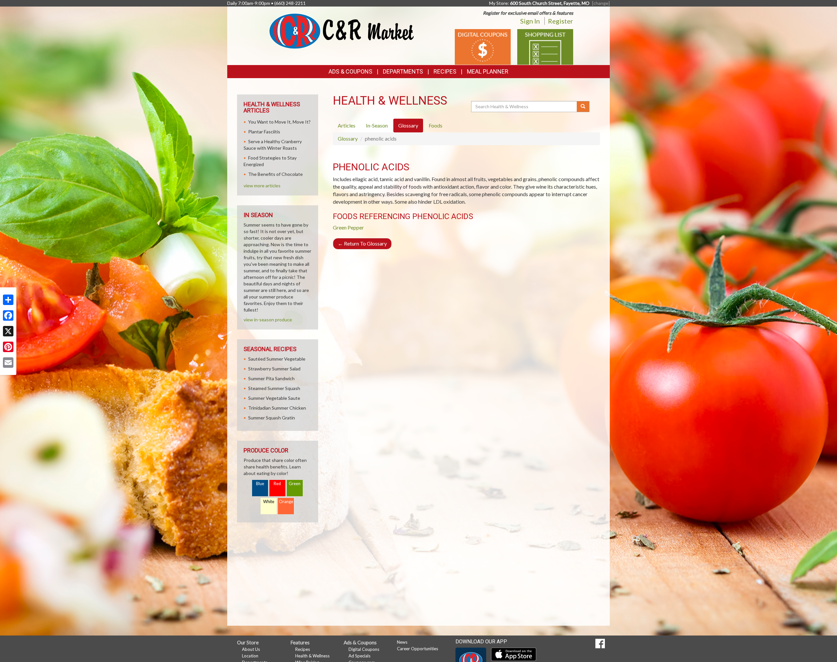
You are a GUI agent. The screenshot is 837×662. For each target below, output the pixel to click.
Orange (286, 501)
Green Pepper (348, 227)
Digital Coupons (364, 649)
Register (560, 21)
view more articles (262, 185)
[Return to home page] (341, 30)
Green (294, 483)
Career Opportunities (417, 648)
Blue (260, 483)
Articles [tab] (346, 125)
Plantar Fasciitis (264, 131)
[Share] (8, 299)
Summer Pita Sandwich (271, 378)
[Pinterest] (8, 346)
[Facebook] (8, 315)
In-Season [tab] (377, 125)
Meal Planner (487, 71)
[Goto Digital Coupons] (483, 46)
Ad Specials (359, 655)
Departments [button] (403, 71)
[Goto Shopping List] (545, 46)
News (402, 642)
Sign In (530, 21)
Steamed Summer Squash (274, 388)
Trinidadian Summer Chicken (277, 408)
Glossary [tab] (408, 125)
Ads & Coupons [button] (350, 71)
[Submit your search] (583, 106)
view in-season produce (268, 319)
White (268, 501)
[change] (601, 3)
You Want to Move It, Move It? (279, 122)
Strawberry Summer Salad (274, 368)
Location (250, 655)
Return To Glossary (362, 243)
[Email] (8, 362)
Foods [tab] (435, 125)
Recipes (445, 71)
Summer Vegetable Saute (274, 398)
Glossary (348, 138)
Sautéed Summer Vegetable (276, 359)
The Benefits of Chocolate (275, 174)
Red (277, 483)
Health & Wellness (312, 655)
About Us (251, 649)
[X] (8, 331)
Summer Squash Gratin (271, 417)
